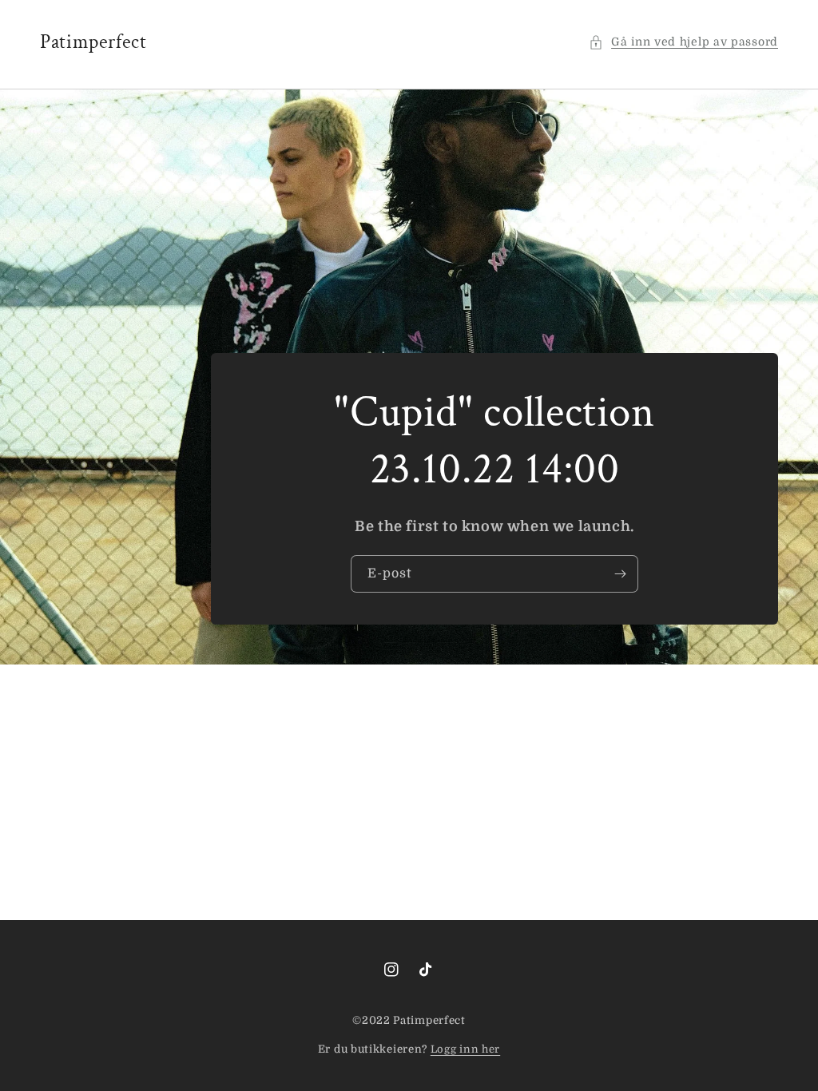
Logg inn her (465, 1049)
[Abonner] (619, 574)
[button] (683, 42)
